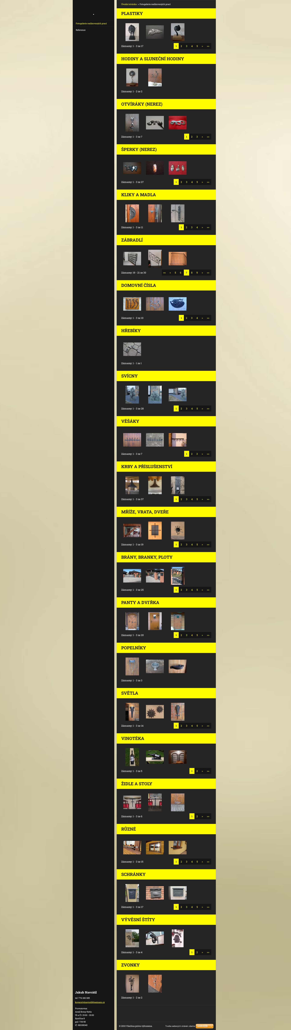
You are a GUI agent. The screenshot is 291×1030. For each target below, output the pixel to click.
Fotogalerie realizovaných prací (91, 23)
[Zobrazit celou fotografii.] (132, 32)
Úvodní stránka (129, 4)
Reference (80, 29)
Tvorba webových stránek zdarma (180, 1026)
